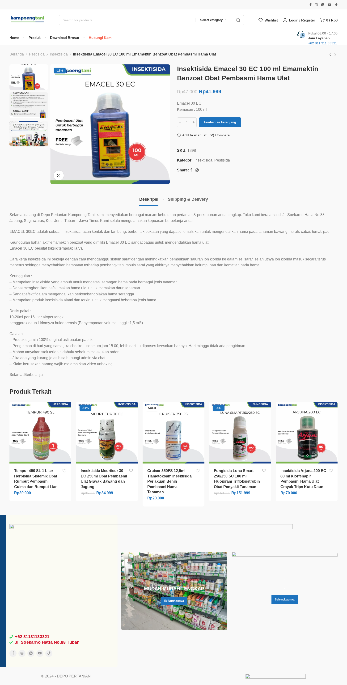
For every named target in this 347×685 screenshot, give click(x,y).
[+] (194, 122)
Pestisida (37, 54)
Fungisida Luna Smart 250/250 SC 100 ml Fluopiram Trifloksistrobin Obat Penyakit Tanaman (237, 479)
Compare (222, 135)
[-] (180, 122)
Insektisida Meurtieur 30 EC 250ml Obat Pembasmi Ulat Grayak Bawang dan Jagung (104, 479)
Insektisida (59, 54)
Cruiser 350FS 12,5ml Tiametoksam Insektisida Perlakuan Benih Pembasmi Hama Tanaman (169, 481)
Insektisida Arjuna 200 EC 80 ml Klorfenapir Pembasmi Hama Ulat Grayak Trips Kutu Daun (303, 479)
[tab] (149, 199)
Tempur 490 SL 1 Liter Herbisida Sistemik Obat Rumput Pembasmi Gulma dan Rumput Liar (35, 479)
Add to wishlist (194, 135)
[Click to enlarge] (59, 175)
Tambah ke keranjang (220, 122)
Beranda (16, 54)
